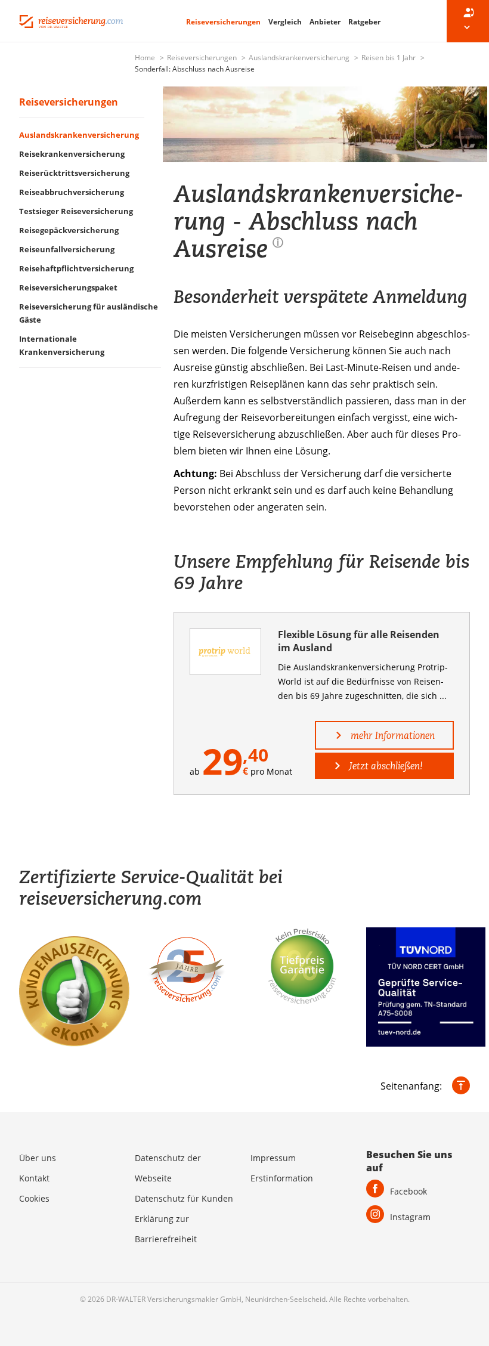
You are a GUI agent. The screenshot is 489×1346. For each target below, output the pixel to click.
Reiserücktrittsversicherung (74, 173)
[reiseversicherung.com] (71, 20)
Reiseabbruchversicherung (71, 192)
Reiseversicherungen (224, 22)
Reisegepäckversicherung (69, 230)
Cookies (34, 1198)
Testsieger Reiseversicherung (76, 211)
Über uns (37, 1158)
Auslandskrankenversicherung (300, 57)
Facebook (408, 1191)
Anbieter (326, 22)
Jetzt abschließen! (385, 766)
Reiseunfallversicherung (66, 249)
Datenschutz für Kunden (184, 1198)
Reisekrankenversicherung (72, 153)
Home (146, 57)
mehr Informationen (391, 735)
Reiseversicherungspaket (68, 287)
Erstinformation (281, 1178)
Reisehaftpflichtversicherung (76, 268)
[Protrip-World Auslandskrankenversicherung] (226, 651)
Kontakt (34, 1178)
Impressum (273, 1158)
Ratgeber (364, 22)
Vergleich (286, 22)
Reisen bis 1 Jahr (389, 57)
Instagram (410, 1217)
